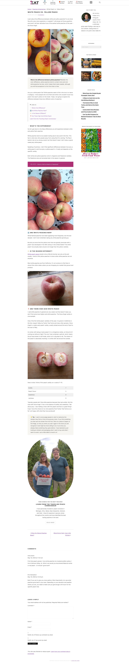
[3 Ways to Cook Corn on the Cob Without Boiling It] (96, 63)
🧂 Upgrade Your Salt (52, 2)
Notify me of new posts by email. (37, 640)
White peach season (34, 254)
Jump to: (33, 104)
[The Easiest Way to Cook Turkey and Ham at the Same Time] (86, 76)
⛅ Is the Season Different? (38, 113)
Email (30, 627)
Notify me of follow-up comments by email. (40, 635)
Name (30, 621)
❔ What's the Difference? (37, 108)
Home (29, 9)
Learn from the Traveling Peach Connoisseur (43, 118)
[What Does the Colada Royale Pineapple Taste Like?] (86, 63)
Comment (31, 605)
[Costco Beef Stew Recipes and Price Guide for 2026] (96, 76)
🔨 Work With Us (70, 2)
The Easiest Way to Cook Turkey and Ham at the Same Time (90, 105)
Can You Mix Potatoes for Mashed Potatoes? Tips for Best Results (91, 116)
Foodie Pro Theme (75, 660)
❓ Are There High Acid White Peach (41, 116)
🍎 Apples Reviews (62, 2)
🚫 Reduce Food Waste (79, 2)
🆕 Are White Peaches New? (38, 110)
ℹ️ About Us (45, 2)
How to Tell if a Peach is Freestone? (47, 164)
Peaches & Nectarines (39, 9)
